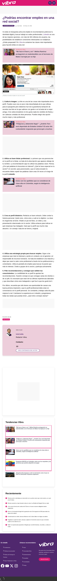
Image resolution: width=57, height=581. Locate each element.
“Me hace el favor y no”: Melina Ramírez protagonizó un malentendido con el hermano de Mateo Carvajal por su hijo (34, 54)
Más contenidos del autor (27, 350)
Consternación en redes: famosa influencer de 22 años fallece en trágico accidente (28, 516)
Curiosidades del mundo (8, 25)
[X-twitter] (12, 566)
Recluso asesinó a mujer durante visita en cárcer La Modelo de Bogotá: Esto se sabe (28, 503)
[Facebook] (2, 566)
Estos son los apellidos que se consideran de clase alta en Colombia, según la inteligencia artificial (33, 183)
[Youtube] (7, 566)
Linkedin (46, 34)
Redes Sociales (6, 319)
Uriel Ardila (19, 25)
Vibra (21, 42)
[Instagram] (16, 566)
